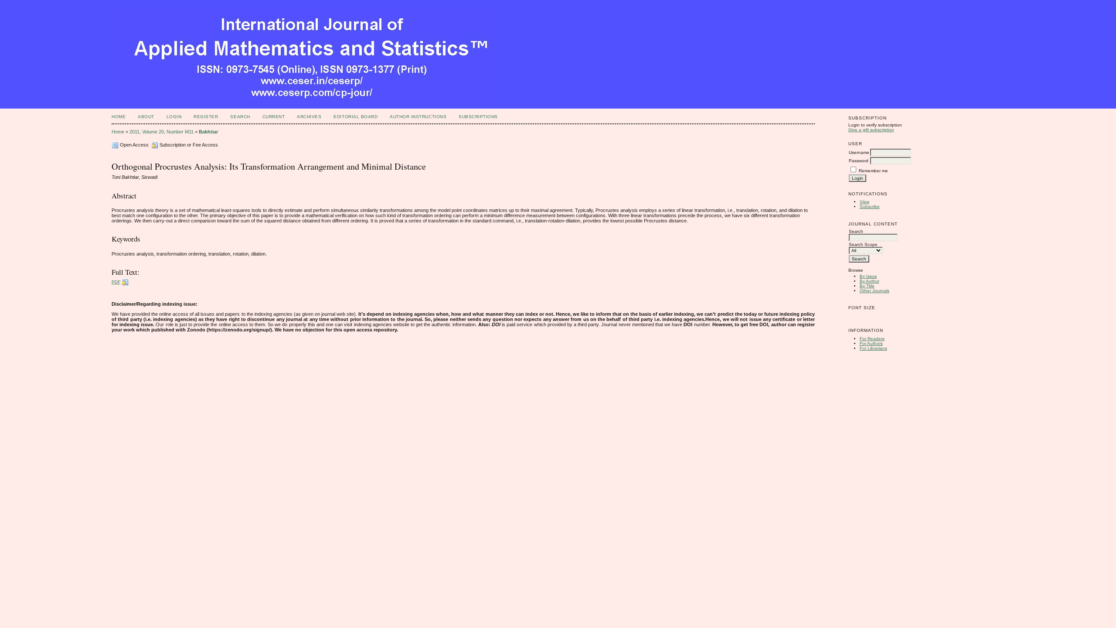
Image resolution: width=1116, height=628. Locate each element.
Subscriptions (478, 116)
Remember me (873, 170)
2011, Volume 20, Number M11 (161, 131)
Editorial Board (355, 116)
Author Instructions (418, 116)
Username (859, 152)
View (864, 201)
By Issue (868, 276)
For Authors (871, 343)
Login (174, 116)
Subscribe (870, 206)
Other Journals (874, 290)
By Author (869, 281)
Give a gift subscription (871, 129)
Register (206, 116)
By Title (867, 285)
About (146, 116)
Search (240, 116)
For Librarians (873, 348)
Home (119, 116)
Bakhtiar (208, 131)
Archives (309, 116)
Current (273, 116)
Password (858, 160)
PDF (116, 282)
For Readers (872, 338)
